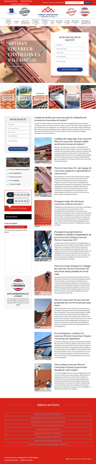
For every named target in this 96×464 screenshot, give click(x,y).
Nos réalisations (15, 66)
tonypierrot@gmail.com (20, 4)
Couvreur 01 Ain (16, 22)
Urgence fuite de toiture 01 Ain (8, 22)
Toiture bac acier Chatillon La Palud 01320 (48, 437)
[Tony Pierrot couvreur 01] (48, 11)
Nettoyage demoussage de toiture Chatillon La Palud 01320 (48, 418)
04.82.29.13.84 (11, 1)
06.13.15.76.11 (26, 1)
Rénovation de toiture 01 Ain (75, 22)
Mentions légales (87, 459)
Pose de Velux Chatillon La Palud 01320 (48, 429)
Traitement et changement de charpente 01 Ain (86, 22)
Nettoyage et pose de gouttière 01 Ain (36, 22)
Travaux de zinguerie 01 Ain (59, 22)
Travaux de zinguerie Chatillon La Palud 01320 (48, 433)
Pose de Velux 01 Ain (52, 22)
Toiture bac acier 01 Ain (67, 22)
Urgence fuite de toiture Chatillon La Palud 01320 (48, 414)
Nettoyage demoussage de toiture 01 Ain (25, 22)
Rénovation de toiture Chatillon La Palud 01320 (48, 440)
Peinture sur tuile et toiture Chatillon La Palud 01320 (48, 425)
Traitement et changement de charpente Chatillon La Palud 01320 (48, 444)
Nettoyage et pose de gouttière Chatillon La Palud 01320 (48, 421)
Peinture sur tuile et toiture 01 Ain (45, 22)
